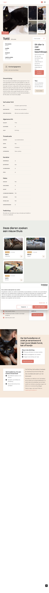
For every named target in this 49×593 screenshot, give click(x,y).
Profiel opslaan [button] (37, 38)
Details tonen (42, 302)
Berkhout (7, 279)
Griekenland (7, 256)
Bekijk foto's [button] (41, 31)
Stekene (28, 256)
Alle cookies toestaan (40, 306)
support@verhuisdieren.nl (31, 390)
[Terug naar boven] (46, 585)
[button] (42, 2)
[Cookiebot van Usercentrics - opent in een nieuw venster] (42, 285)
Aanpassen (23, 306)
